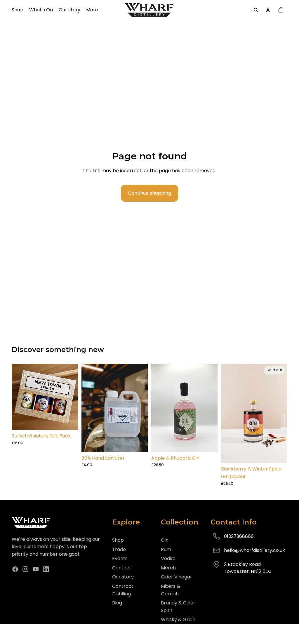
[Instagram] (25, 569)
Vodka (168, 558)
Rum (166, 549)
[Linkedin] (46, 569)
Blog (117, 602)
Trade (119, 549)
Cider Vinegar (176, 577)
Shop (118, 540)
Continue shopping (149, 193)
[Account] (268, 10)
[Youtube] (35, 569)
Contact (121, 567)
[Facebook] (15, 569)
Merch (168, 567)
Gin (164, 540)
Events (120, 558)
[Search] (255, 10)
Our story (123, 577)
